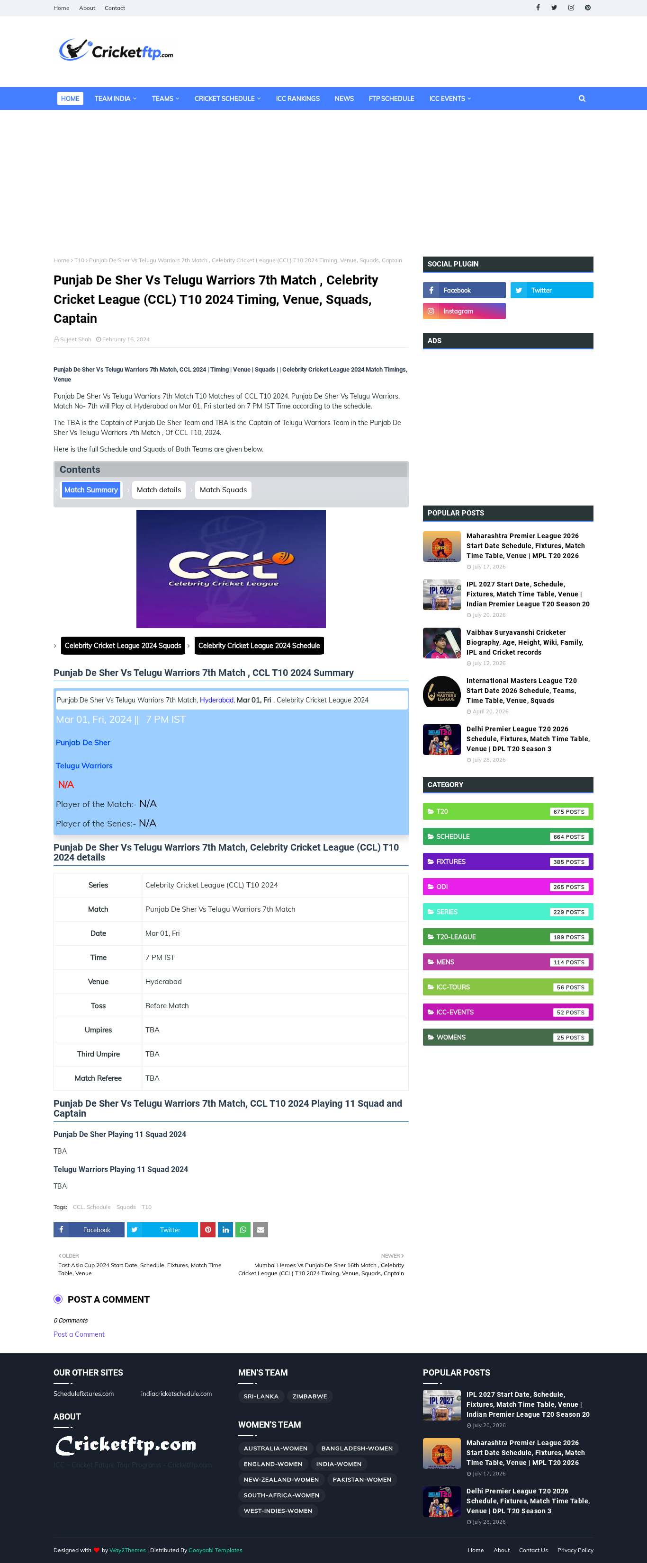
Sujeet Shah (75, 339)
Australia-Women (276, 1448)
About (87, 7)
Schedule (501, 836)
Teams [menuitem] (162, 98)
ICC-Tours (501, 987)
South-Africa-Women (282, 1495)
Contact (115, 7)
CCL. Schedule (92, 1206)
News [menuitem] (344, 98)
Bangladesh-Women (357, 1448)
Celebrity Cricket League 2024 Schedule (259, 645)
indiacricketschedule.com (176, 1393)
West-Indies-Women (278, 1510)
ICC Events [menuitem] (447, 98)
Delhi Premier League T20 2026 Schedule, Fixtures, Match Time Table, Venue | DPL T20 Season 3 (528, 739)
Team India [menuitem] (113, 98)
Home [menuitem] (70, 98)
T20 (501, 811)
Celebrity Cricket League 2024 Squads (123, 645)
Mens (501, 962)
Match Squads (223, 489)
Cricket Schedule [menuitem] (225, 98)
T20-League (501, 937)
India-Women (339, 1463)
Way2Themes (127, 1550)
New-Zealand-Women (281, 1479)
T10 (79, 260)
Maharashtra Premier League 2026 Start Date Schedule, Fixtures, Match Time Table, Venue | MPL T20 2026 (526, 545)
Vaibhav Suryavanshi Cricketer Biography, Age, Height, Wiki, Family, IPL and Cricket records (525, 642)
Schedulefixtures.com (84, 1393)
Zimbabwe (310, 1396)
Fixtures (501, 861)
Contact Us (533, 1550)
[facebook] (538, 8)
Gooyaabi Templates (216, 1550)
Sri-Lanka (261, 1396)
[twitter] (554, 8)
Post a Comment (79, 1334)
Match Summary (91, 489)
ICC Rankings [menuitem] (298, 98)
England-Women (273, 1463)
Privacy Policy (575, 1550)
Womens (501, 1037)
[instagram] (571, 8)
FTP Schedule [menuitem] (391, 98)
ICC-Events (501, 1012)
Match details (159, 489)
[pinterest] (587, 8)
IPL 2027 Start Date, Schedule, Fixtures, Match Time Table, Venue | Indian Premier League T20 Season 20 (528, 594)
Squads (126, 1206)
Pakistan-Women (362, 1479)
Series (501, 911)
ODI (501, 886)
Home (62, 7)
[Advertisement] (323, 176)
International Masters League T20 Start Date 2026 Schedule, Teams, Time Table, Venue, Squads (522, 690)
